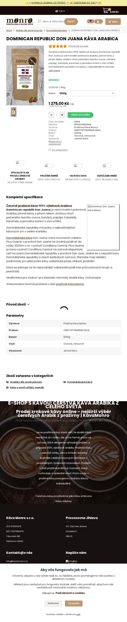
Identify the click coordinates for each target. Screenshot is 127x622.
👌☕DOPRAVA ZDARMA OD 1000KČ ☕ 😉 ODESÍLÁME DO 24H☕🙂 (63, 2)
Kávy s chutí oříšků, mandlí (27, 387)
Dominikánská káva (56, 30)
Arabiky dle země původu (29, 30)
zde (78, 614)
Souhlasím (73, 603)
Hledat (71, 21)
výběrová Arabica (59, 206)
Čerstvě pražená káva (22, 206)
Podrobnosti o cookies (70, 593)
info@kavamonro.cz (17, 561)
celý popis (54, 70)
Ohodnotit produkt (78, 46)
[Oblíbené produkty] (90, 21)
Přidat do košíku (80, 115)
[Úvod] (19, 21)
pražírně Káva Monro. (70, 284)
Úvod (9, 30)
